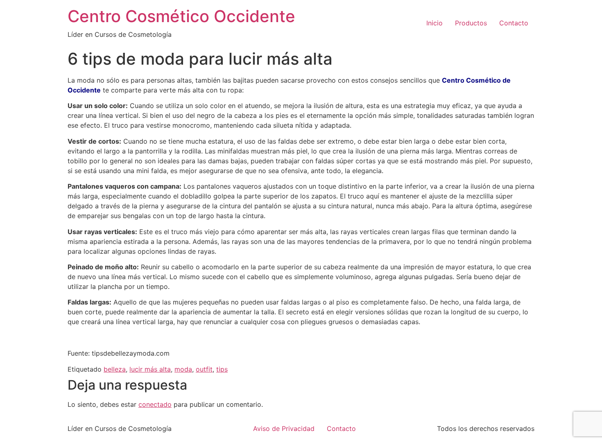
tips (222, 369)
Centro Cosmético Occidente (181, 16)
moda (183, 369)
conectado (155, 404)
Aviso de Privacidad (284, 428)
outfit (204, 369)
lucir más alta (150, 369)
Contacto (513, 23)
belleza (115, 369)
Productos (471, 23)
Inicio (434, 23)
